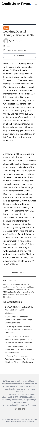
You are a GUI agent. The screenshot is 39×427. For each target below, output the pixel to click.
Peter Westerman (17, 41)
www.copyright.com (27, 287)
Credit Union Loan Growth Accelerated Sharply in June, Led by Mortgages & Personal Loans (19, 339)
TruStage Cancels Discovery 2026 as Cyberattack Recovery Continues (18, 329)
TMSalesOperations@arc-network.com (17, 292)
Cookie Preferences (27, 421)
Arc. (15, 419)
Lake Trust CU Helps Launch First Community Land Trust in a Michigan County (18, 349)
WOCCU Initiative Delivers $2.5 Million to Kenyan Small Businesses (19, 310)
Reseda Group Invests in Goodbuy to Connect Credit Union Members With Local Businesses (19, 359)
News (6, 28)
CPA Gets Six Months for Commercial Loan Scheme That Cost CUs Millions (18, 320)
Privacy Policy (15, 421)
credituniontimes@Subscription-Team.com (19, 405)
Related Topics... (18, 272)
